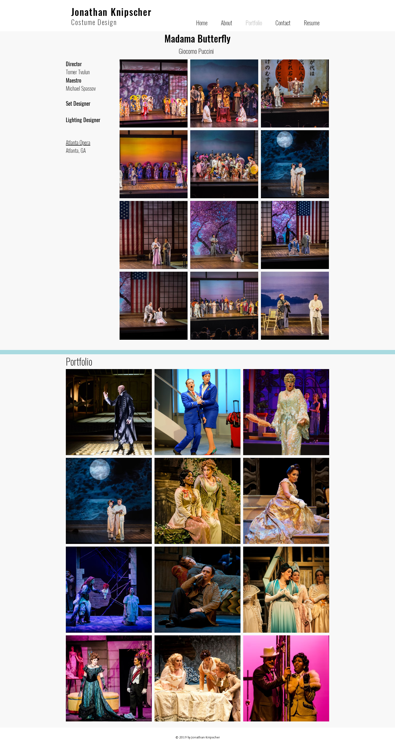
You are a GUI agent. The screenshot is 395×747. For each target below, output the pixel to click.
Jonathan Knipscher (111, 12)
